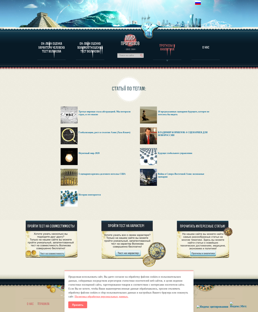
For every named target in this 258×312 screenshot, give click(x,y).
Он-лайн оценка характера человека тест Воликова (51, 47)
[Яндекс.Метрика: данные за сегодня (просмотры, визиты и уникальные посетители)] (238, 305)
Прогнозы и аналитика (167, 47)
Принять (77, 304)
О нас (30, 304)
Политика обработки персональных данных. (101, 296)
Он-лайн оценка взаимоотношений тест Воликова (90, 47)
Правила (44, 304)
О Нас (205, 47)
